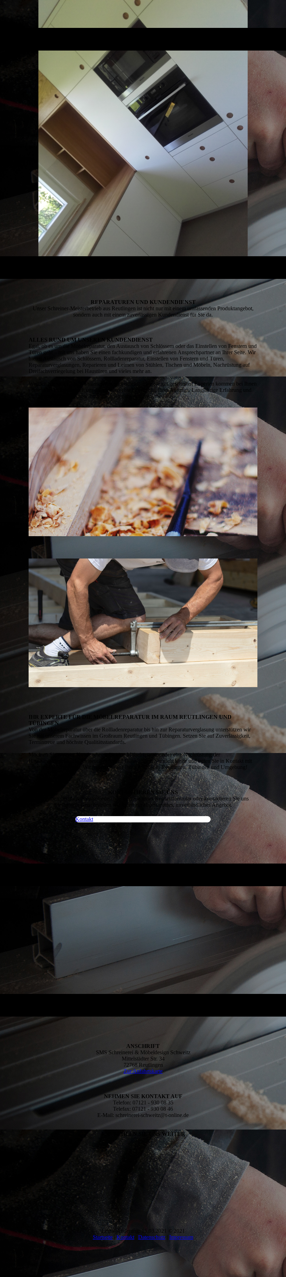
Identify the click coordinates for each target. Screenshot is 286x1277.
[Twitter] (35, 1171)
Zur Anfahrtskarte (143, 1071)
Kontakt (125, 1237)
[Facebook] (35, 1161)
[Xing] (35, 1191)
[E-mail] (35, 1142)
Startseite (103, 1237)
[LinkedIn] (35, 1181)
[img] (143, 139)
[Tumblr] (35, 1200)
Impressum (181, 1237)
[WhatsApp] (35, 1152)
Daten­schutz (151, 1237)
